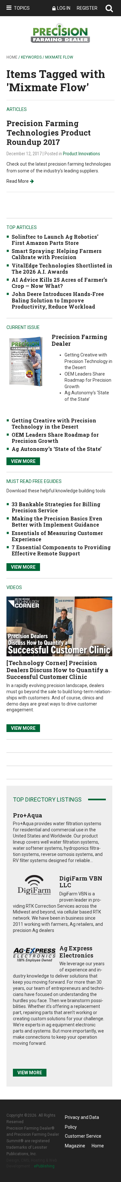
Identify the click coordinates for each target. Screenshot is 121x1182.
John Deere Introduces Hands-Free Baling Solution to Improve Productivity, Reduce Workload (58, 300)
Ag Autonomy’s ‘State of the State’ (57, 448)
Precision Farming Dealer (79, 340)
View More (23, 461)
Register (87, 8)
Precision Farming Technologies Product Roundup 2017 (48, 132)
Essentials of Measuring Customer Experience (57, 536)
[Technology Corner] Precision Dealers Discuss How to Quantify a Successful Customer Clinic (57, 670)
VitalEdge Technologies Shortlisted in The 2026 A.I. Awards (62, 268)
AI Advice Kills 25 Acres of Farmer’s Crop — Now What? (59, 282)
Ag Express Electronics (76, 951)
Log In (63, 8)
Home (11, 57)
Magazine (75, 1145)
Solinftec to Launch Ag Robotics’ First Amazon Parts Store (55, 239)
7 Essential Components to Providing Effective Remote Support (61, 550)
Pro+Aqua (27, 815)
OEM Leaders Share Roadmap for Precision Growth (55, 437)
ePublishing (44, 1166)
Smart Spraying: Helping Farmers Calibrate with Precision (57, 253)
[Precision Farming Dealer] (25, 361)
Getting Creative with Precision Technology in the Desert (54, 423)
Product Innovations (81, 153)
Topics (22, 8)
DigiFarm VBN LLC (80, 881)
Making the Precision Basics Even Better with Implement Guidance (57, 521)
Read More (17, 181)
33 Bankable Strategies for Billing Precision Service (56, 507)
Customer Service (83, 1136)
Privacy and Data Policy (82, 1118)
